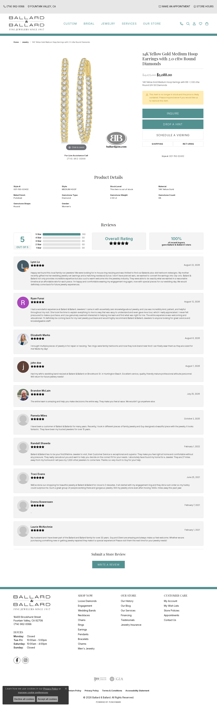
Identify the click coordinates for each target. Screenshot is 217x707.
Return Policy (74, 690)
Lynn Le (35, 261)
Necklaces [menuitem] (84, 615)
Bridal (89, 23)
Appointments (171, 615)
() (84, 234)
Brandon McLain (41, 390)
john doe (36, 362)
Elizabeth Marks (40, 335)
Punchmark (115, 702)
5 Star (38, 234)
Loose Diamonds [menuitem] (87, 601)
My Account (170, 601)
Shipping (157, 144)
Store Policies (171, 610)
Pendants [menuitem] (83, 634)
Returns (188, 144)
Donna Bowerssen (42, 501)
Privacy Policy (92, 690)
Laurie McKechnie (42, 526)
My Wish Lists (171, 605)
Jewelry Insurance (131, 624)
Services (129, 23)
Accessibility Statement (137, 690)
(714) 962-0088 (76, 158)
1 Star (38, 248)
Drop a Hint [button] (173, 124)
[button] (188, 23)
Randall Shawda (40, 443)
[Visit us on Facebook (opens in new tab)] (17, 660)
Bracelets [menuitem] (83, 639)
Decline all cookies (24, 699)
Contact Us (170, 620)
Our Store (152, 23)
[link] (13, 6)
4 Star (38, 237)
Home (16, 42)
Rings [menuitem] (81, 624)
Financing (126, 615)
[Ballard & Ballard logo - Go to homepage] (25, 24)
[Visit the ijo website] (100, 679)
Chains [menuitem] (81, 620)
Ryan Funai (37, 298)
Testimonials (128, 620)
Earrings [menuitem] (82, 629)
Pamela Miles (39, 415)
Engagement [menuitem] (85, 605)
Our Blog (126, 605)
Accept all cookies (47, 699)
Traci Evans (38, 474)
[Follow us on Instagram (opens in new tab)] (25, 660)
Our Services (128, 610)
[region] (76, 100)
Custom (70, 23)
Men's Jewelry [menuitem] (86, 648)
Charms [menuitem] (82, 643)
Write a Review (108, 564)
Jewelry (108, 23)
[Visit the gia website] (116, 679)
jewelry (25, 42)
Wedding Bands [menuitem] (87, 610)
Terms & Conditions (112, 690)
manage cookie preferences (33, 692)
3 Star (38, 241)
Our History (127, 601)
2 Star (38, 244)
